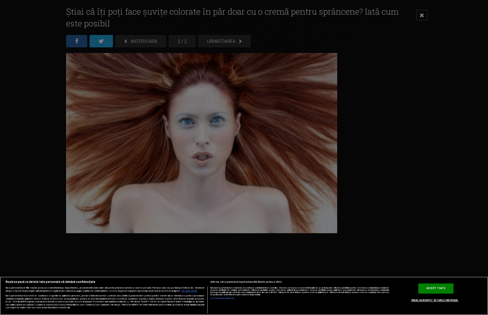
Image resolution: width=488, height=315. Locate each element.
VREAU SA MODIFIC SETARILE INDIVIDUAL (434, 300)
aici (128, 301)
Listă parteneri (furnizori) (222, 298)
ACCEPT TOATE (435, 288)
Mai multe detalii (189, 291)
